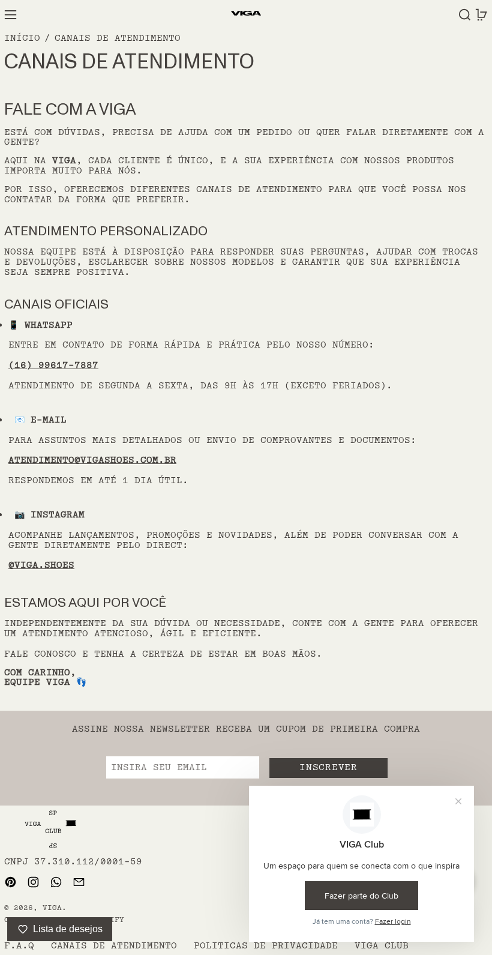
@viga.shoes (41, 565)
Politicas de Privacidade (266, 945)
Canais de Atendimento (118, 38)
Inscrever (328, 767)
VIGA (52, 907)
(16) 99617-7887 (53, 365)
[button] (464, 14)
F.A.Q (19, 945)
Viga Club (382, 945)
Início (22, 38)
